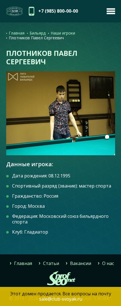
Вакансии (80, 263)
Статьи (51, 263)
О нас (108, 263)
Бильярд (38, 33)
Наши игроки (63, 33)
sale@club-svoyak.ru (60, 299)
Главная (16, 33)
